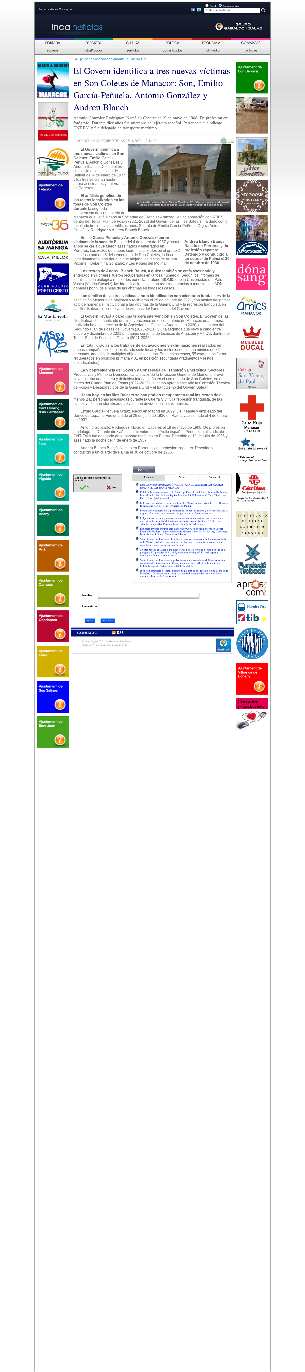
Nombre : (88, 595)
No (114, 487)
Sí (87, 487)
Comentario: (90, 606)
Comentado (215, 477)
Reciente (148, 477)
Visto (182, 477)
